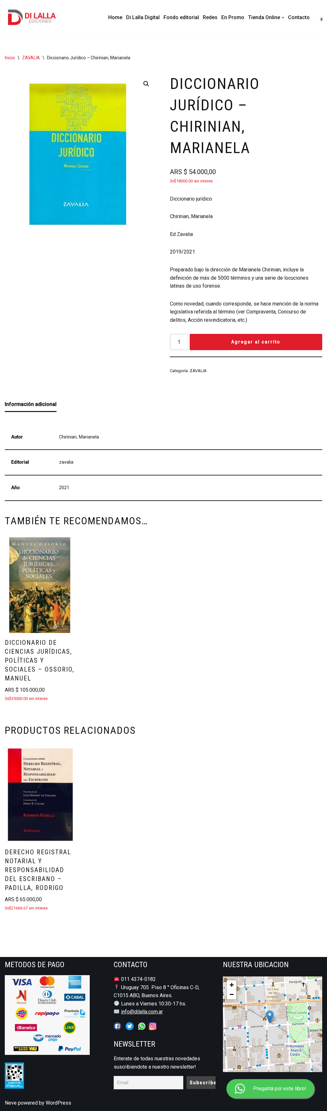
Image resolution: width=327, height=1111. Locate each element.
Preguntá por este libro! (279, 1088)
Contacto (299, 17)
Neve (11, 1103)
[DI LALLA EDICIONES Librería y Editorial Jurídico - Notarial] (37, 17)
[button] (283, 17)
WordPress (58, 1103)
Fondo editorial (181, 17)
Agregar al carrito (255, 341)
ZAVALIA (31, 57)
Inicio (10, 57)
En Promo (232, 17)
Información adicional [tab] (31, 404)
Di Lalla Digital (143, 17)
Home (115, 17)
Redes (210, 17)
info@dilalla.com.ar (142, 1012)
